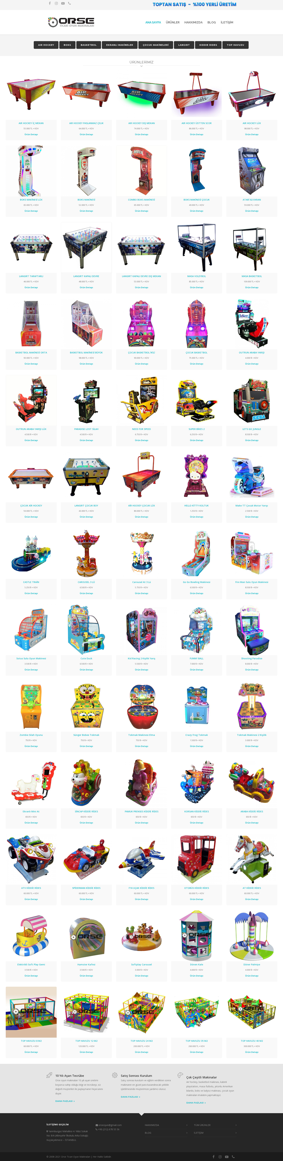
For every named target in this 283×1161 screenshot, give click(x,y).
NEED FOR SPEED (141, 429)
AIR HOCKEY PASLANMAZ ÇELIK (86, 123)
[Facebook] (50, 3)
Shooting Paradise (251, 658)
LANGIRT (184, 45)
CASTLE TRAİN (31, 582)
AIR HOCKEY (46, 45)
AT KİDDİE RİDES (252, 888)
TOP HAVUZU (235, 45)
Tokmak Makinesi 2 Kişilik (251, 734)
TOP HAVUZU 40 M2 (252, 1040)
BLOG (212, 22)
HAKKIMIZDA (193, 22)
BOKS (67, 45)
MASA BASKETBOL (252, 276)
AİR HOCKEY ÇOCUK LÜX (141, 505)
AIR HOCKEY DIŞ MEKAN (141, 123)
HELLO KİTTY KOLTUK (196, 505)
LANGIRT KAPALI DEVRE (86, 276)
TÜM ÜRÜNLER (202, 1125)
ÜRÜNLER (172, 22)
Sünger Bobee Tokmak (86, 734)
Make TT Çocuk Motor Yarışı (252, 505)
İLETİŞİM (198, 1132)
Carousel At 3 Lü (141, 582)
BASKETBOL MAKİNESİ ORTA (31, 352)
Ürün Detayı (31, 134)
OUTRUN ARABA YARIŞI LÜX (31, 429)
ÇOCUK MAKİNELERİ (156, 45)
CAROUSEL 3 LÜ (86, 582)
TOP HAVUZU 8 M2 (31, 1040)
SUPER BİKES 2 (197, 429)
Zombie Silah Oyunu (31, 734)
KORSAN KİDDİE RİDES (196, 811)
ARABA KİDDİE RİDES (252, 811)
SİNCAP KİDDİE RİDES (86, 811)
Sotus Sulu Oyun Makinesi (31, 658)
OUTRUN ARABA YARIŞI (251, 352)
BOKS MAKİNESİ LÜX (31, 199)
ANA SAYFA (153, 22)
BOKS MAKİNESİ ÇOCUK (197, 199)
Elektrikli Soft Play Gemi (31, 964)
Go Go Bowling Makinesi (196, 582)
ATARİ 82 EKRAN (252, 199)
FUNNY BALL (196, 658)
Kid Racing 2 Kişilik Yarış (141, 658)
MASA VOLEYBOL (196, 276)
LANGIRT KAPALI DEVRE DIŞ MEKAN (141, 276)
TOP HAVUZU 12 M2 (86, 1040)
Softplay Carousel (141, 964)
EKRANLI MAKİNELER (119, 45)
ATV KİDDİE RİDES (31, 888)
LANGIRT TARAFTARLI (31, 276)
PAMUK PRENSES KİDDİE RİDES (141, 811)
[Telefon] (69, 3)
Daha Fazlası (64, 1101)
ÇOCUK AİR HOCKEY (31, 505)
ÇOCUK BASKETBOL (196, 352)
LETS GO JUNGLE (252, 429)
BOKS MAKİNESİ (86, 199)
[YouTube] (63, 3)
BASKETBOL (89, 45)
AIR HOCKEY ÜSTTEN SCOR (197, 123)
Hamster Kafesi (86, 964)
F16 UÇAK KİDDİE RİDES (141, 888)
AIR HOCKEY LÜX (252, 123)
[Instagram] (56, 3)
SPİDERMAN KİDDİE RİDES (86, 888)
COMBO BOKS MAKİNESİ (141, 199)
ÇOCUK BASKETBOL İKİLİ (141, 352)
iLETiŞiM (227, 22)
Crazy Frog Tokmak (196, 734)
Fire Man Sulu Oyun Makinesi (251, 582)
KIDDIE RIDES (208, 45)
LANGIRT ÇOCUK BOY (86, 505)
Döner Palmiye (252, 964)
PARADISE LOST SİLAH (86, 429)
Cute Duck (86, 658)
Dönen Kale (196, 964)
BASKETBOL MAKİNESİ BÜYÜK (86, 352)
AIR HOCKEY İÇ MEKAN (31, 123)
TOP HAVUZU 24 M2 (142, 1040)
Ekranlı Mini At (31, 811)
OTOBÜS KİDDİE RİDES (196, 888)
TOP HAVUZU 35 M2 (197, 1040)
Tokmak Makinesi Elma (141, 734)
